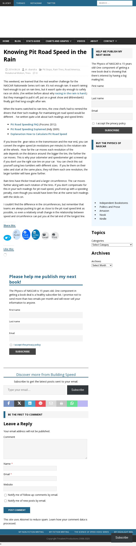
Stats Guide (33, 41)
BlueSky (7, 3)
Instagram (36, 3)
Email (12, 333)
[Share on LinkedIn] (30, 403)
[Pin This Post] (40, 403)
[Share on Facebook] (9, 403)
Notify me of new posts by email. (27, 500)
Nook (103, 214)
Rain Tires (58, 69)
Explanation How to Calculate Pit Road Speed (39, 134)
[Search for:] (114, 2)
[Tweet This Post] (19, 403)
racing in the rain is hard (70, 93)
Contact (109, 41)
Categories (98, 240)
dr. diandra (31, 69)
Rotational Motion (14, 73)
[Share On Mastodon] (82, 403)
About (94, 41)
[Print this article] (61, 403)
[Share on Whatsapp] (72, 403)
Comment (9, 437)
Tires (28, 73)
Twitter (51, 3)
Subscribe (77, 389)
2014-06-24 (14, 69)
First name (14, 309)
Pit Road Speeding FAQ (25, 124)
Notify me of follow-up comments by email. (33, 494)
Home (6, 41)
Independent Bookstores (114, 203)
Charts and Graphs (57, 41)
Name (7, 463)
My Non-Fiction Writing (31, 532)
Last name (14, 321)
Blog (18, 41)
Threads (20, 3)
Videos (81, 41)
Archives (96, 261)
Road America (72, 69)
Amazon (104, 210)
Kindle (103, 218)
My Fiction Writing (59, 532)
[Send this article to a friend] (51, 403)
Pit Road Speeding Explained (28, 129)
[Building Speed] (68, 35)
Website (8, 484)
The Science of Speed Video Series (91, 532)
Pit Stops (47, 69)
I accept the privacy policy (27, 344)
